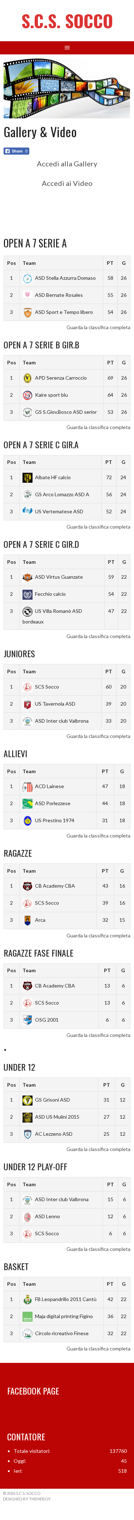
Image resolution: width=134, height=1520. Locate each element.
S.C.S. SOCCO (67, 20)
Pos (11, 263)
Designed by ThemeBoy (27, 1499)
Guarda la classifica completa (98, 327)
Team (29, 263)
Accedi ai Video (67, 183)
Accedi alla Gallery (67, 163)
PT (110, 263)
